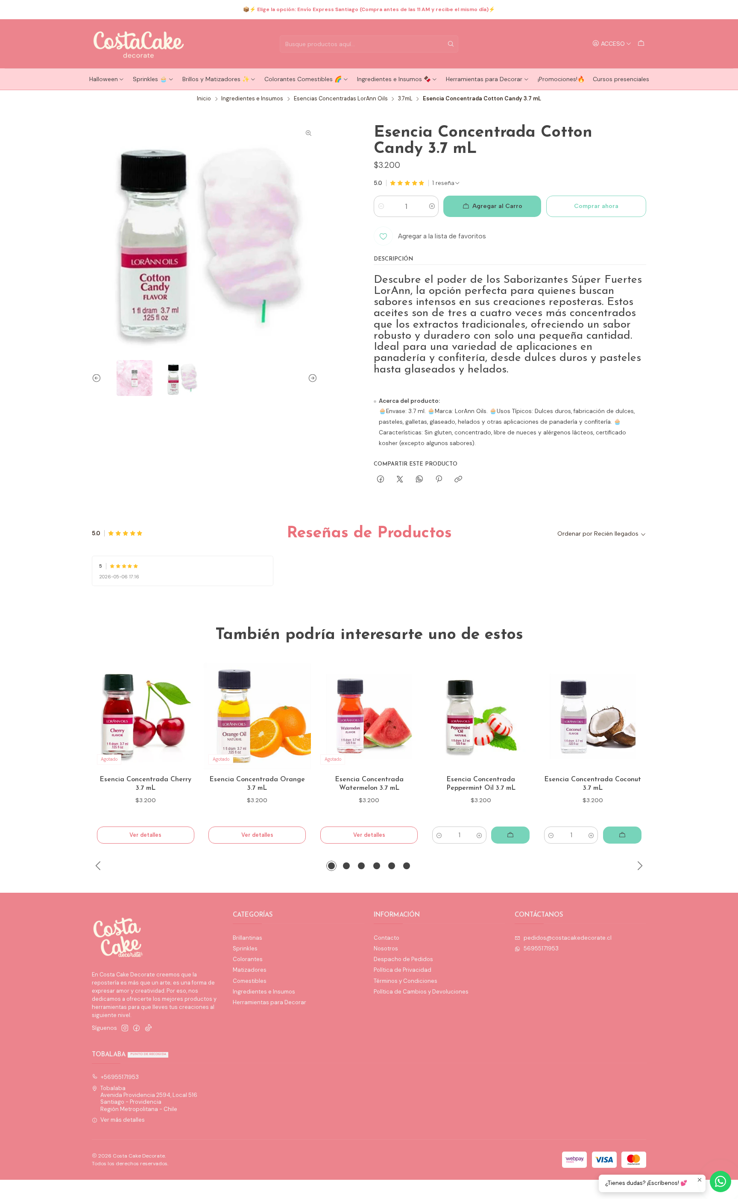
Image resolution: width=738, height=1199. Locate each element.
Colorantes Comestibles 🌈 (303, 79)
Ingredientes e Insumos (252, 99)
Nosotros (386, 948)
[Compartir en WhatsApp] (419, 479)
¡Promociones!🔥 (561, 79)
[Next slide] (311, 378)
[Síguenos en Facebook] (136, 1028)
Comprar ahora (596, 206)
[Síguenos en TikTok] (148, 1028)
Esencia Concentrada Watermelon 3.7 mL (369, 784)
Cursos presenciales (621, 79)
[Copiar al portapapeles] (458, 479)
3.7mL (405, 99)
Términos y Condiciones (405, 981)
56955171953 (541, 948)
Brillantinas (247, 937)
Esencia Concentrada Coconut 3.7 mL (592, 784)
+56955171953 (120, 1077)
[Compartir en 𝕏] (400, 479)
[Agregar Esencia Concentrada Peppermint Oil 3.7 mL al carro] (510, 835)
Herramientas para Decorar (484, 79)
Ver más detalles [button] (122, 1119)
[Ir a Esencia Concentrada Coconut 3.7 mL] (592, 716)
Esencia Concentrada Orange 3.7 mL (257, 784)
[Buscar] (451, 44)
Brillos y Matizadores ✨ (215, 79)
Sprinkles (245, 948)
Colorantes (248, 959)
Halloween (103, 79)
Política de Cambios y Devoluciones (421, 991)
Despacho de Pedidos (403, 959)
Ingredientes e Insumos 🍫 (394, 79)
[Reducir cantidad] (380, 206)
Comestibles (249, 981)
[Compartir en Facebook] (380, 479)
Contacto (386, 937)
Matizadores (249, 969)
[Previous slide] (98, 378)
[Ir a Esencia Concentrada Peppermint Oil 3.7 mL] (481, 716)
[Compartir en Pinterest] (438, 479)
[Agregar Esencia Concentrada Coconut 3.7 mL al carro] (622, 835)
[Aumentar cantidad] (431, 206)
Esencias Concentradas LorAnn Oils (341, 99)
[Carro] (641, 44)
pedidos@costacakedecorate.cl (568, 937)
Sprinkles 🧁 (150, 79)
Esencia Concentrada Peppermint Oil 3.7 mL (480, 784)
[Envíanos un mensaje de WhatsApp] (720, 1181)
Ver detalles (145, 835)
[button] (331, 866)
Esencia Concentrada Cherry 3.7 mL (145, 784)
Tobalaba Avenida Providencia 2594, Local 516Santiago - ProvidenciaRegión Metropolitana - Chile (148, 1099)
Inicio (204, 99)
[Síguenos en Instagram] (125, 1028)
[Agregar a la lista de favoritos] (184, 716)
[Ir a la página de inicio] (139, 44)
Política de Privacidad (402, 969)
